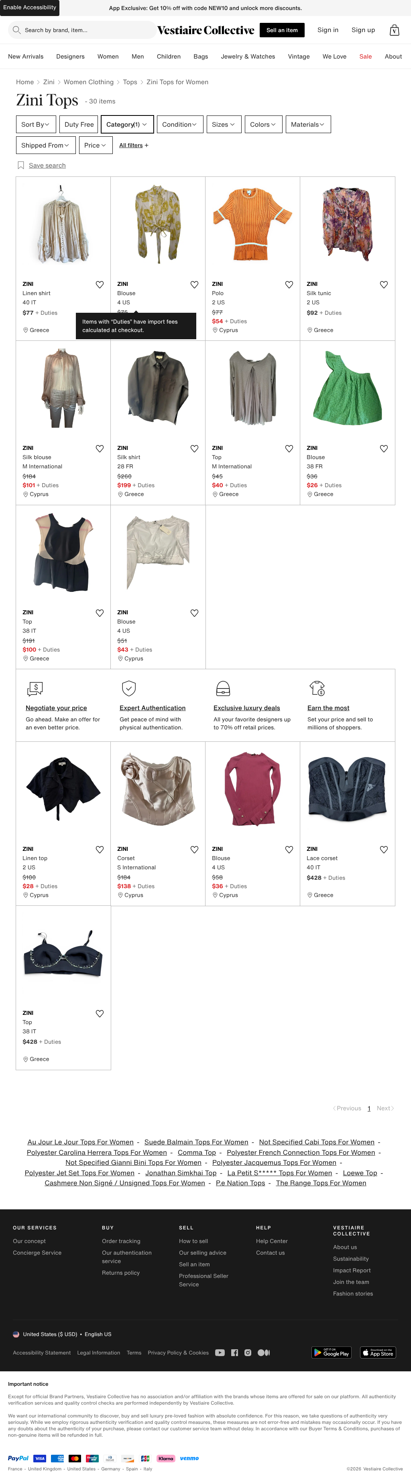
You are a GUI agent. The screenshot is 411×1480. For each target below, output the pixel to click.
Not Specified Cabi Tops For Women (317, 1142)
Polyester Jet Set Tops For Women (80, 1173)
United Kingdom (45, 1469)
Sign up (363, 30)
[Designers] (91, 56)
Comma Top (197, 1153)
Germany (110, 1469)
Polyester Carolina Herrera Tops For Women (97, 1153)
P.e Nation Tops (240, 1183)
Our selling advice (202, 1253)
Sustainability (351, 1259)
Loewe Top (360, 1173)
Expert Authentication (153, 708)
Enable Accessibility (29, 7)
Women (108, 56)
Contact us (270, 1253)
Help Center (272, 1241)
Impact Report (352, 1270)
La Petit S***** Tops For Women (279, 1173)
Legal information (98, 1352)
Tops (130, 82)
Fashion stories (353, 1294)
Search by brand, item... (56, 30)
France (15, 1469)
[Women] (125, 56)
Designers (70, 56)
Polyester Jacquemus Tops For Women (274, 1163)
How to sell (193, 1241)
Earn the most (328, 708)
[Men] (150, 56)
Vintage (298, 56)
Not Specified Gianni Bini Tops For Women (133, 1163)
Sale (366, 56)
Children (169, 56)
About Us (398, 56)
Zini (48, 82)
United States (81, 1469)
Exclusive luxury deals (247, 708)
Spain (132, 1469)
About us (345, 1247)
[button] (394, 30)
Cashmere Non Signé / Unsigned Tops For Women (125, 1183)
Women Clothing (89, 82)
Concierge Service (37, 1253)
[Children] (187, 56)
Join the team (351, 1282)
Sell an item (282, 30)
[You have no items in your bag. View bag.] (394, 30)
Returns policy (121, 1273)
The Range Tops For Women (321, 1183)
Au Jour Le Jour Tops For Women (80, 1142)
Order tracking (121, 1241)
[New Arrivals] (50, 56)
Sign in (328, 30)
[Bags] (214, 56)
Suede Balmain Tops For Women (196, 1142)
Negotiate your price (56, 708)
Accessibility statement (42, 1352)
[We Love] (353, 56)
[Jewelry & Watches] (281, 56)
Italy (148, 1469)
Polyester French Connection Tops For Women (301, 1153)
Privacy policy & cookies (178, 1352)
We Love (335, 56)
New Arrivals (25, 56)
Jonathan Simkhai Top (181, 1173)
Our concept (29, 1241)
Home (25, 82)
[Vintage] (316, 56)
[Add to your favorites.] (99, 285)
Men (138, 56)
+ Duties (46, 312)
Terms (133, 1352)
